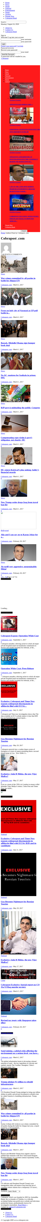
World (7, 6)
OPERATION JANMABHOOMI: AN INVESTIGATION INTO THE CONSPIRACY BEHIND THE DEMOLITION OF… (24, 159)
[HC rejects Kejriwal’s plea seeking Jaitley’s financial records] (16, 464)
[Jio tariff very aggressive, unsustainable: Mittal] (18, 560)
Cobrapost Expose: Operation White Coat (20, 636)
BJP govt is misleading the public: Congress (20, 408)
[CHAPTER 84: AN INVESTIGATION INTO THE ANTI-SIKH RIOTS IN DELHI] (21, 123)
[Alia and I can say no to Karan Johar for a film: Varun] (18, 528)
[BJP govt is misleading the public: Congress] (15, 401)
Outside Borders (7, 1033)
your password (26, 42)
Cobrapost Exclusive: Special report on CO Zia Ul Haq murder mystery (20, 986)
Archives (4, 1191)
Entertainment (10, 10)
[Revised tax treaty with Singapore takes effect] (18, 1014)
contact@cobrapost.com (17, 1207)
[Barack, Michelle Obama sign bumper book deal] (14, 337)
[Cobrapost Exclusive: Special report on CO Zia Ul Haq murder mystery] (18, 978)
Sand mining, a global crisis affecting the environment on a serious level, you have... (20, 1052)
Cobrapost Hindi (11, 18)
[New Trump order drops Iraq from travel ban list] (14, 496)
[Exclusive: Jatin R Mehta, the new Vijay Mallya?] (9, 770)
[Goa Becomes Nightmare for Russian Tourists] (9, 735)
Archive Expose (15, 100)
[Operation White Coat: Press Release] (9, 664)
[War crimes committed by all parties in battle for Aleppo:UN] (14, 272)
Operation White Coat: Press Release (17, 668)
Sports (7, 12)
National (8, 8)
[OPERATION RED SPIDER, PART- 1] (21, 98)
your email (24, 52)
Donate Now (9, 16)
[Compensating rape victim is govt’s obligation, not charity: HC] (14, 431)
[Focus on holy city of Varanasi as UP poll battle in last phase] (16, 304)
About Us (8, 28)
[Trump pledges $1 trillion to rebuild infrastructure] (9, 1078)
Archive (8, 14)
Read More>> (23, 1205)
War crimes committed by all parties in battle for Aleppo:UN (18, 279)
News (7, 5)
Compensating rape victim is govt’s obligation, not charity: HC (16, 438)
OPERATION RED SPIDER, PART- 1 (21, 104)
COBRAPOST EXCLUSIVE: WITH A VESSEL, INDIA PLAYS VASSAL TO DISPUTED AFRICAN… (24, 219)
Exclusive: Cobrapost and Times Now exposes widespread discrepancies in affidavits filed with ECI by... (18, 703)
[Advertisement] (18, 62)
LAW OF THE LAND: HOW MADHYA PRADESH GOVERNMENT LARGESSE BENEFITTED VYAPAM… (22, 189)
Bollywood (5, 530)
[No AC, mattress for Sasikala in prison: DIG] (16, 369)
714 (6, 577)
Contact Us (9, 30)
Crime (3, 980)
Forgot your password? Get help (12, 46)
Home (7, 3)
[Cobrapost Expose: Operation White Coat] (9, 631)
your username (26, 39)
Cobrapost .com (6, 285)
